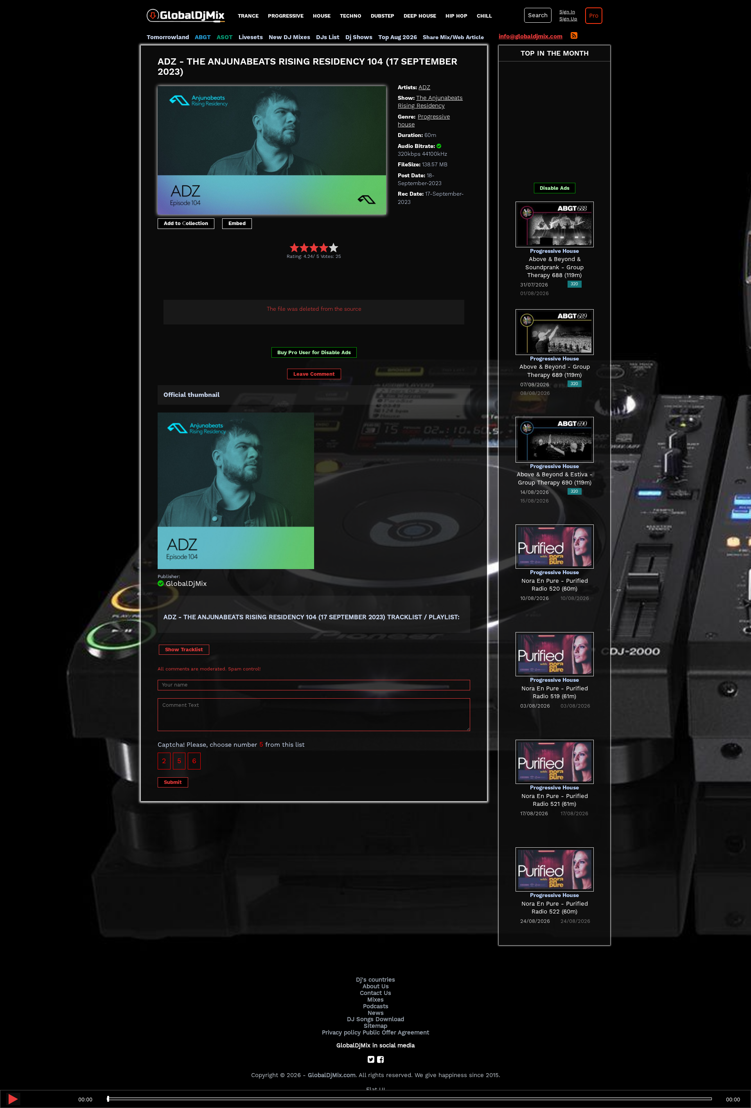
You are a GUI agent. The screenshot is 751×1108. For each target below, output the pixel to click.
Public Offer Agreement (396, 1032)
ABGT (203, 37)
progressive (286, 16)
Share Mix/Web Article (453, 37)
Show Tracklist (184, 649)
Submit (173, 782)
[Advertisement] (300, 280)
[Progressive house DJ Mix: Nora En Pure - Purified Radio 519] (555, 653)
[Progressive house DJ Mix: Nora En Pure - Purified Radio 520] (555, 545)
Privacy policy (341, 1032)
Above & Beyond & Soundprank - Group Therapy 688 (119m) (554, 267)
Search (538, 15)
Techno (350, 16)
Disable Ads (555, 188)
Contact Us (375, 992)
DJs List (328, 37)
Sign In (567, 11)
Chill (484, 16)
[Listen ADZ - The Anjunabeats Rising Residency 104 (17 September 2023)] (13, 1099)
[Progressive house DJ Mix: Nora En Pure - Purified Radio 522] (555, 868)
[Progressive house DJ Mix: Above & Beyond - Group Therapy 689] (555, 331)
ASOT (225, 37)
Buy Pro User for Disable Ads (314, 352)
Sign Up (568, 19)
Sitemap (375, 1025)
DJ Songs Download (375, 1019)
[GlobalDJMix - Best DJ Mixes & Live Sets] (183, 12)
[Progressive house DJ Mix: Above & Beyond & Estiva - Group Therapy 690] (555, 439)
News (376, 1012)
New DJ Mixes (289, 37)
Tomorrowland (168, 37)
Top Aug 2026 (397, 37)
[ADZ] (272, 148)
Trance (248, 16)
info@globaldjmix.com (530, 36)
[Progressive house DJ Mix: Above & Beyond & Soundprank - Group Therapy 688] (555, 223)
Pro (593, 15)
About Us (376, 986)
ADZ (424, 87)
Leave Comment (314, 374)
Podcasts (375, 1006)
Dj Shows (358, 37)
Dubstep (382, 16)
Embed (237, 223)
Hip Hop (456, 16)
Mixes (375, 999)
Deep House (420, 16)
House (322, 16)
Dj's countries (375, 979)
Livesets (251, 37)
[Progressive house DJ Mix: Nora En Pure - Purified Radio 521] (555, 761)
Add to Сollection (186, 223)
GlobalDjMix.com (332, 1075)
